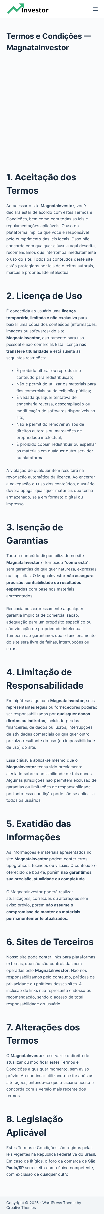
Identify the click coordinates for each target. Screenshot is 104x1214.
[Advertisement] (52, 108)
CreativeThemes (21, 1207)
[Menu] (95, 9)
